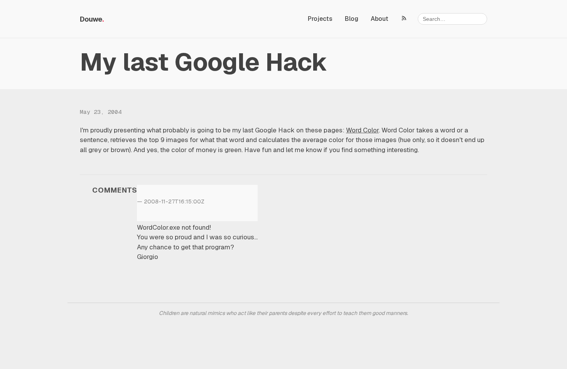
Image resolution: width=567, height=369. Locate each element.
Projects (320, 19)
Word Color (362, 130)
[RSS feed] (404, 18)
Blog (351, 19)
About (379, 19)
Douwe (91, 19)
